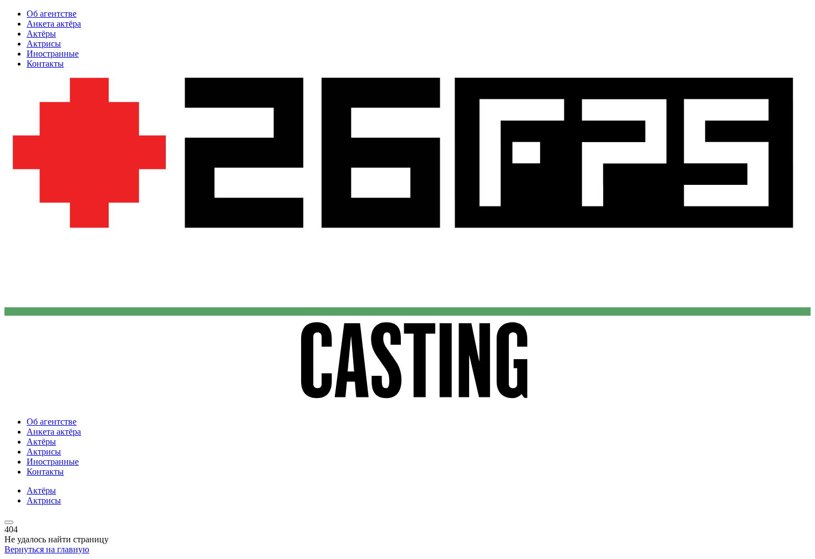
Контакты (45, 63)
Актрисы (44, 43)
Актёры (41, 33)
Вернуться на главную (46, 549)
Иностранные (53, 53)
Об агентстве (52, 13)
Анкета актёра (54, 23)
